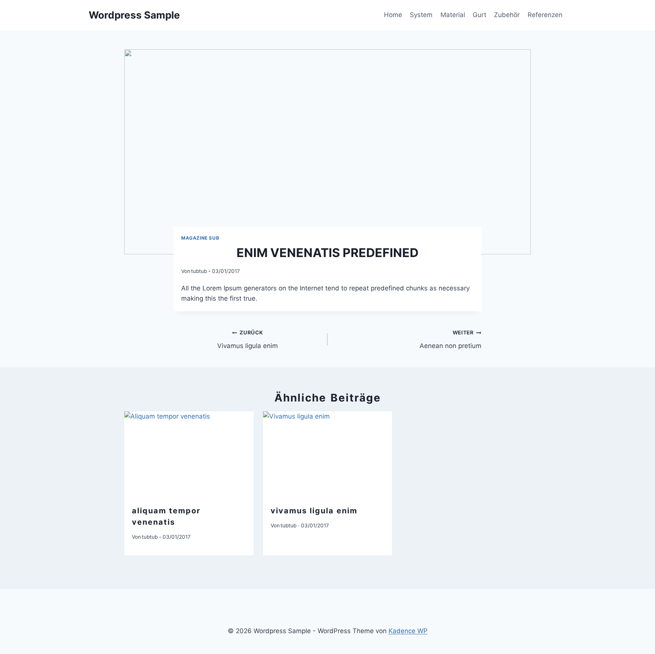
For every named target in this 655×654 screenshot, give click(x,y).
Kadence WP (408, 631)
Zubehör (507, 15)
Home (393, 15)
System (421, 15)
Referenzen (545, 15)
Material (452, 15)
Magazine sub (200, 238)
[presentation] (189, 454)
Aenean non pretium (450, 339)
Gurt (479, 15)
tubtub (199, 271)
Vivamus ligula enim (247, 339)
